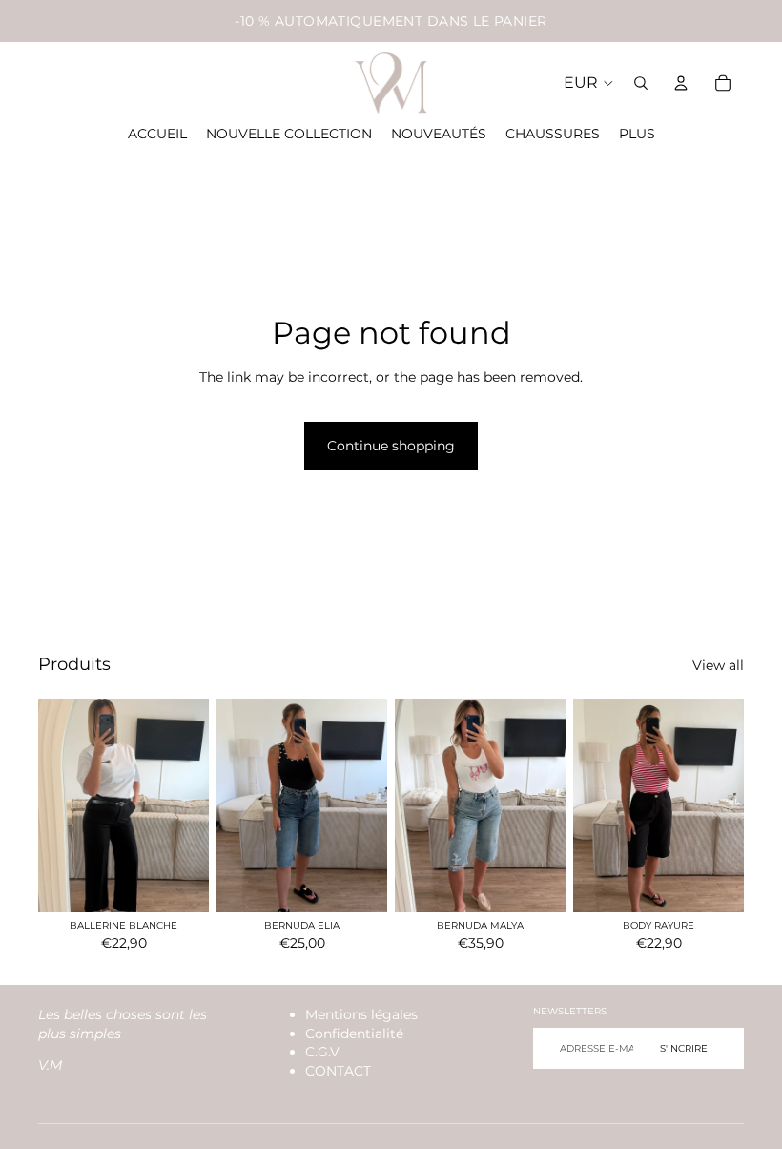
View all (718, 665)
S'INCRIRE (684, 1048)
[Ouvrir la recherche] (641, 83)
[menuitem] (637, 135)
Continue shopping (391, 445)
